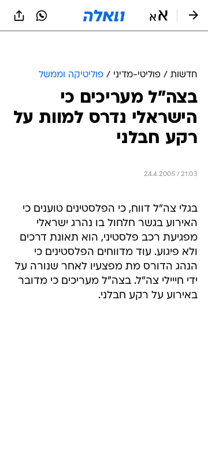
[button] (159, 15)
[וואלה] (104, 15)
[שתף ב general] (19, 15)
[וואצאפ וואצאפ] (41, 15)
